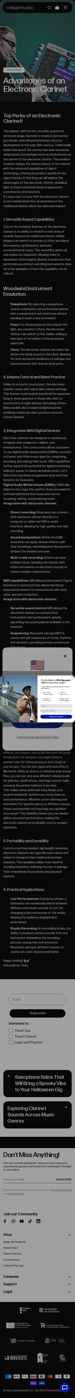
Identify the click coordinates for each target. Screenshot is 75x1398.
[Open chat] (65, 1388)
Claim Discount (56, 717)
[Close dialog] (72, 677)
